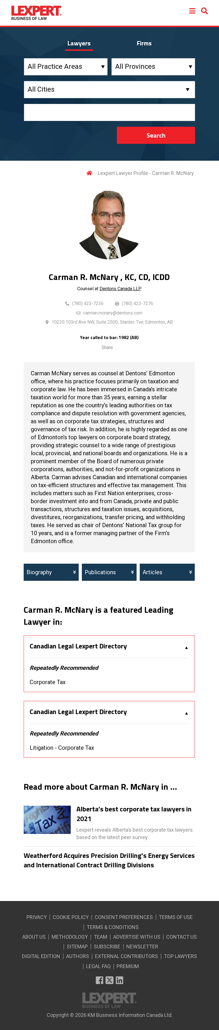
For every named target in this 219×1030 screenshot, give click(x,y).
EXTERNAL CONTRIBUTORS (126, 956)
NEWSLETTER (142, 947)
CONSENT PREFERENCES (124, 917)
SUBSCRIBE (107, 947)
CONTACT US (181, 937)
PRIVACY (37, 917)
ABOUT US (34, 937)
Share (107, 347)
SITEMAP (77, 947)
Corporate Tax (48, 682)
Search (156, 135)
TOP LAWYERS (180, 956)
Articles (152, 572)
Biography (39, 572)
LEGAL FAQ (98, 966)
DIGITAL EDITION (41, 956)
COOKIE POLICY (71, 917)
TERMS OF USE (176, 917)
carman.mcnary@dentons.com (112, 313)
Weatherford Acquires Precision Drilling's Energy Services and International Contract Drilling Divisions (109, 860)
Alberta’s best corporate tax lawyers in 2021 (134, 813)
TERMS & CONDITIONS (113, 927)
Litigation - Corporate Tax (62, 747)
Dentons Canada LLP (120, 288)
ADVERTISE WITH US (136, 937)
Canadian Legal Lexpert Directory (78, 646)
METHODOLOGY (70, 937)
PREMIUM (128, 966)
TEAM (100, 937)
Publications (100, 572)
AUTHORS (77, 956)
